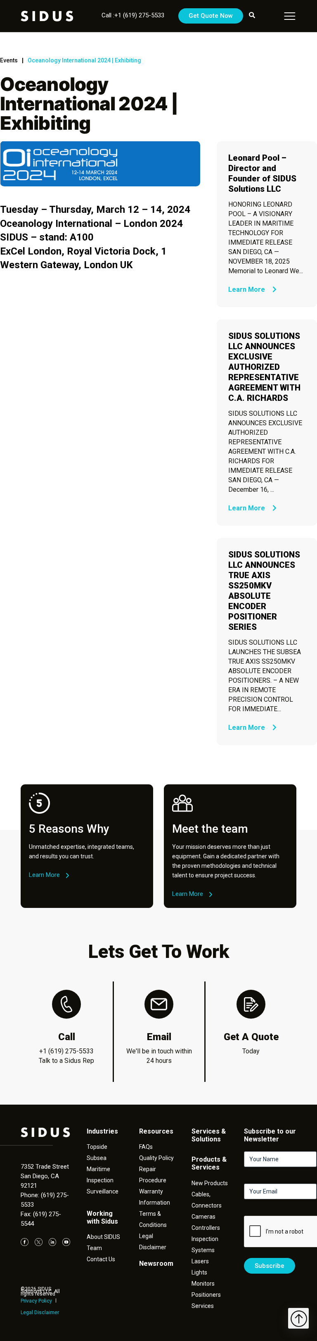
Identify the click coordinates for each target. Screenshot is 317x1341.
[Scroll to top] (298, 1318)
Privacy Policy (36, 1301)
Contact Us (101, 1259)
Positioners (206, 1294)
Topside (97, 1146)
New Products (210, 1183)
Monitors (203, 1283)
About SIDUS (103, 1237)
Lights (199, 1272)
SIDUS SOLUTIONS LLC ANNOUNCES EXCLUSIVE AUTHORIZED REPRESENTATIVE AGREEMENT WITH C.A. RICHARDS (264, 367)
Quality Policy (156, 1158)
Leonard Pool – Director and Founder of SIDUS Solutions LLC (262, 173)
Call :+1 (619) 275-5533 (133, 15)
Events (9, 60)
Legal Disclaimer (40, 1312)
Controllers (206, 1227)
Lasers (200, 1261)
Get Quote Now (211, 15)
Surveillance (102, 1191)
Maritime (98, 1169)
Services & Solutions (209, 1135)
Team (94, 1248)
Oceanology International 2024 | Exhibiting (84, 60)
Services (203, 1306)
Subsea (96, 1158)
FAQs (146, 1146)
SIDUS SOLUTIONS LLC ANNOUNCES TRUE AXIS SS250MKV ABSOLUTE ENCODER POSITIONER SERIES (264, 591)
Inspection (100, 1180)
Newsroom (156, 1263)
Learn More (247, 289)
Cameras (203, 1216)
